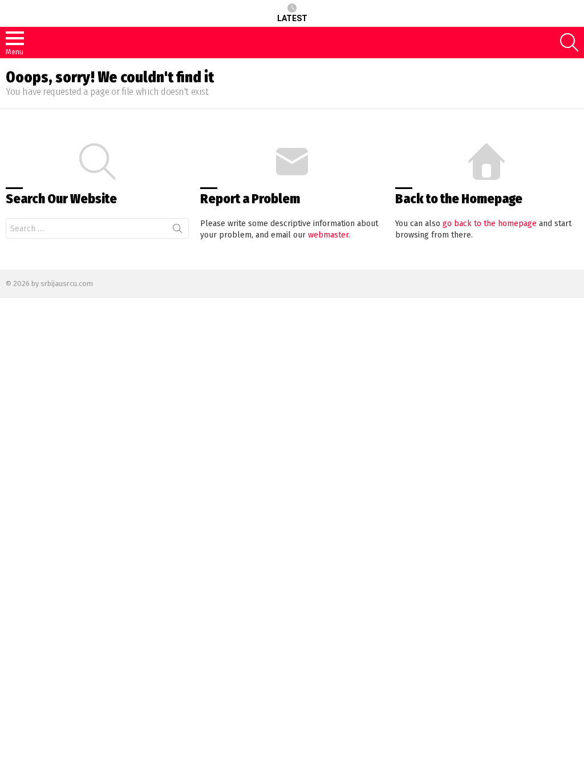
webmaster (328, 235)
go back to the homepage (490, 223)
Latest (292, 18)
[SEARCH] (569, 42)
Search (177, 230)
